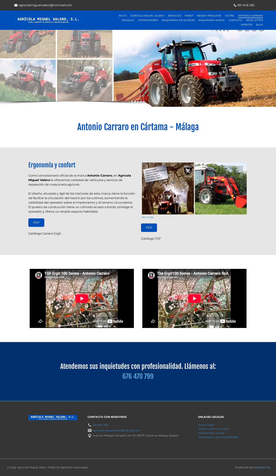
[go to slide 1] (132, 101)
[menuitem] (123, 16)
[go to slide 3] (138, 101)
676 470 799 (138, 376)
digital (265, 467)
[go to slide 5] (144, 101)
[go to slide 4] (141, 101)
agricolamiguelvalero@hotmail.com (45, 5)
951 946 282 (246, 5)
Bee (257, 467)
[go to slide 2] (135, 101)
